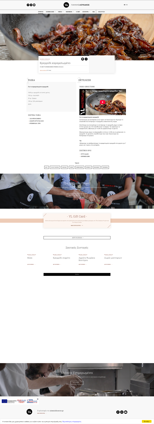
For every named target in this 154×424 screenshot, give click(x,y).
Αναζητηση (113, 12)
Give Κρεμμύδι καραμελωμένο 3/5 (43, 70)
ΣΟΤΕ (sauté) (85, 154)
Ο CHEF (78, 11)
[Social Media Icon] (28, 5)
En (127, 4)
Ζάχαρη (71, 167)
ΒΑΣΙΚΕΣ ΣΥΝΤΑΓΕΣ (45, 59)
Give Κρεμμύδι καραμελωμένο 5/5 (46, 70)
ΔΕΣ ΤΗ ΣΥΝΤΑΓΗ (30, 264)
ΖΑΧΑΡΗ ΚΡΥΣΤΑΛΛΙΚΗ (37, 121)
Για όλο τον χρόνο (55, 167)
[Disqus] (77, 299)
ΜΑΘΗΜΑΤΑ (69, 11)
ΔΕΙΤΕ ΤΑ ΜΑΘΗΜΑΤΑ (75, 195)
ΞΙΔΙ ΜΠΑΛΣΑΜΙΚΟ (35, 118)
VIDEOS (60, 11)
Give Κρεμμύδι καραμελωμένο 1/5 (40, 70)
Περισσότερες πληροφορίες (71, 421)
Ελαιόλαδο (64, 167)
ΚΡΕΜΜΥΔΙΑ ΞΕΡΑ (35, 123)
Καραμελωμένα (79, 167)
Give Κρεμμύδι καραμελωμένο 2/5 (42, 70)
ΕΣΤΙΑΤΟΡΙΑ (85, 11)
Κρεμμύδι (88, 167)
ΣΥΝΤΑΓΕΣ (40, 11)
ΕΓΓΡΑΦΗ (76, 382)
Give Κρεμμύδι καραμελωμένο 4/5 (44, 70)
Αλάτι (46, 167)
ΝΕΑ (94, 11)
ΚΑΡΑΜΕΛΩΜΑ (85, 156)
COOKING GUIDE (50, 11)
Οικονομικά (105, 167)
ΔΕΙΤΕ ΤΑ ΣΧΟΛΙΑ (77, 237)
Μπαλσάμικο (96, 167)
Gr (124, 4)
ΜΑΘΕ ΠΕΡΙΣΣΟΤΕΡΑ (76, 225)
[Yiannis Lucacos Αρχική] (77, 5)
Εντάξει (146, 421)
